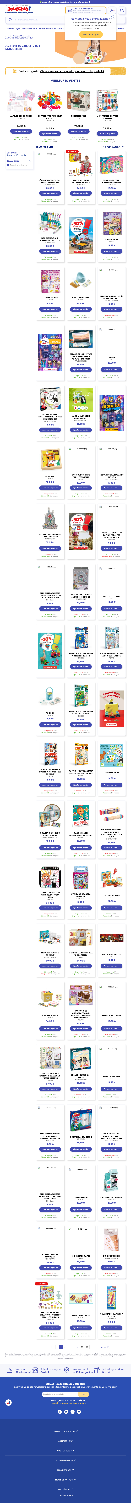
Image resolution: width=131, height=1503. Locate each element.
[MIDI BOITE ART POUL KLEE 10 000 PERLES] (81, 937)
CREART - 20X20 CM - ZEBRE (81, 1077)
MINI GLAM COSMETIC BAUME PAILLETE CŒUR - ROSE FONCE (50, 1197)
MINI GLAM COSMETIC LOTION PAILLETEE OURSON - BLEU (111, 536)
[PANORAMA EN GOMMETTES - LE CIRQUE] (81, 816)
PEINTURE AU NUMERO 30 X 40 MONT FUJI (111, 298)
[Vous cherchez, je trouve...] (10, 20)
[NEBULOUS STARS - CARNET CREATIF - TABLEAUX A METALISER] (112, 1118)
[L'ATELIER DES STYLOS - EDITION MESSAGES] (50, 164)
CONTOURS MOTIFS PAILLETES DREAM (81, 477)
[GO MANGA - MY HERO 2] (81, 1120)
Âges (17, 28)
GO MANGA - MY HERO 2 (81, 1138)
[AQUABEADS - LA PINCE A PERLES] (112, 1297)
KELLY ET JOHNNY (111, 896)
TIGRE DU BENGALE (111, 1077)
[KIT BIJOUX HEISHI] (112, 1240)
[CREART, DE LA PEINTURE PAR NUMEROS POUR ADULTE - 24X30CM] (81, 338)
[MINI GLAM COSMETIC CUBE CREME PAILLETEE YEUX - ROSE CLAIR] (50, 577)
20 (87, 1347)
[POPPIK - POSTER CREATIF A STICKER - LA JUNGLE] (81, 696)
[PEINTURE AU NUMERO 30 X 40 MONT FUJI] (112, 280)
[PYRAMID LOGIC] (81, 1180)
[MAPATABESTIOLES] (81, 1298)
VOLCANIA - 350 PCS (111, 955)
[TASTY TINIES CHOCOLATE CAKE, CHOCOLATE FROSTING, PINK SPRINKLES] (81, 995)
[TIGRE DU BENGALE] (112, 1059)
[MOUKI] (112, 340)
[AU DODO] (50, 697)
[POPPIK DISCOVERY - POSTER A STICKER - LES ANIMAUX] (50, 754)
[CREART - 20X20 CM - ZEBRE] (81, 1059)
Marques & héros (47, 28)
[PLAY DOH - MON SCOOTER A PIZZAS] (81, 164)
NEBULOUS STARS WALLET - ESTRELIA (112, 477)
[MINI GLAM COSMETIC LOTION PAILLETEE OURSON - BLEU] (112, 517)
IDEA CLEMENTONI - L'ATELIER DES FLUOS (111, 182)
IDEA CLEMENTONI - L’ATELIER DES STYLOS (50, 240)
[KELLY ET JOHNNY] (112, 878)
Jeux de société (30, 28)
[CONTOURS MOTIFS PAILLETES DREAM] (81, 459)
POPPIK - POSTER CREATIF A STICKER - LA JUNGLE (81, 713)
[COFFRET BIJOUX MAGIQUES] (50, 1239)
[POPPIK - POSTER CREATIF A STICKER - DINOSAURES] (81, 755)
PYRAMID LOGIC (81, 1198)
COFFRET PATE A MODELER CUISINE (50, 118)
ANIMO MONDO (111, 773)
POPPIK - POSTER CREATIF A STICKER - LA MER (81, 655)
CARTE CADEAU (117, 28)
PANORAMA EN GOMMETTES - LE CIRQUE (80, 835)
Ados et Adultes (64, 28)
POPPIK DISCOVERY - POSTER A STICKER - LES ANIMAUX (50, 772)
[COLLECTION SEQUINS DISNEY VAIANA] (50, 816)
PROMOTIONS (25, 5)
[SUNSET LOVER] (112, 223)
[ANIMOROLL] (50, 460)
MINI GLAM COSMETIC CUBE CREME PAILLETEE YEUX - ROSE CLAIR (50, 596)
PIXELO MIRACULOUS (111, 1016)
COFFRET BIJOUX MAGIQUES (50, 1256)
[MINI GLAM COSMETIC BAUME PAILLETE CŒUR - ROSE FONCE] (50, 1178)
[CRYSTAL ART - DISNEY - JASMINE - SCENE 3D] (81, 578)
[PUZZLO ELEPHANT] (112, 579)
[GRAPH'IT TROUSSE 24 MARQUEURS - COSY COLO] (50, 877)
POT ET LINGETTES (80, 299)
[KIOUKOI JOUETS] (50, 997)
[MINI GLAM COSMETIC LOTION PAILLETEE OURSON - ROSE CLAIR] (50, 1118)
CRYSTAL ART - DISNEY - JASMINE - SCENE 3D (81, 597)
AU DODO (50, 714)
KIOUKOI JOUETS (50, 1016)
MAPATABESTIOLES (81, 1316)
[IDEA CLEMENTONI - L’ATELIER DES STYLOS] (50, 222)
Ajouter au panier (21, 131)
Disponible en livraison (18, 165)
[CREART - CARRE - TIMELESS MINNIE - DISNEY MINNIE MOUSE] (50, 399)
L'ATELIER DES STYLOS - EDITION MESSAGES (50, 182)
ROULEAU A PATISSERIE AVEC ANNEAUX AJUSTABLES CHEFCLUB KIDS (111, 834)
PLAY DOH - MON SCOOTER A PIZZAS (81, 182)
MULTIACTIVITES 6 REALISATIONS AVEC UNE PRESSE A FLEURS (50, 1076)
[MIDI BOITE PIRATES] (81, 1240)
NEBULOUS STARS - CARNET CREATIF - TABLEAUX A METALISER (111, 1137)
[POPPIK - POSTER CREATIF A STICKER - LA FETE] (112, 638)
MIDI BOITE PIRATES (81, 1257)
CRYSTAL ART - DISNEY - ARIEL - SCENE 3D (50, 536)
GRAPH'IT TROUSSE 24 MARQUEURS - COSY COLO (50, 895)
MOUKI (111, 358)
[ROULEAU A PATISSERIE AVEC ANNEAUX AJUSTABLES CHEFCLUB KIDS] (112, 814)
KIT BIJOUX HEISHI (111, 1257)
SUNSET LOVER (111, 241)
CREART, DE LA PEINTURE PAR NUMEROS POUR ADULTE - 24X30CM (81, 357)
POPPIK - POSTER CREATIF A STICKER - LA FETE (112, 655)
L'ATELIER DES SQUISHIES (21, 117)
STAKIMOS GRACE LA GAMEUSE (80, 896)
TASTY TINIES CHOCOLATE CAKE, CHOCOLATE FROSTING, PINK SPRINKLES (81, 1015)
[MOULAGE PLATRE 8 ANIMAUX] (50, 937)
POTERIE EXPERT (78, 117)
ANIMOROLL (50, 477)
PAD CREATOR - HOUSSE (111, 1198)
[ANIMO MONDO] (112, 755)
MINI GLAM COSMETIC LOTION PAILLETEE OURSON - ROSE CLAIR (50, 1137)
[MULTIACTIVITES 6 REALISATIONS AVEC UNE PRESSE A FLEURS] (50, 1058)
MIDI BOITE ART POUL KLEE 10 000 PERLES (81, 955)
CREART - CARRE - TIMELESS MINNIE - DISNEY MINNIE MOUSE (50, 417)
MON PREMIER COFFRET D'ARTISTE (107, 118)
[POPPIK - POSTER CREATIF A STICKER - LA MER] (81, 638)
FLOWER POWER (50, 299)
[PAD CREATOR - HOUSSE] (112, 1180)
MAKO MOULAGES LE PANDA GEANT (81, 418)
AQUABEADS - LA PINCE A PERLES (111, 1316)
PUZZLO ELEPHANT (111, 597)
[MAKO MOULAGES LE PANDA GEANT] (81, 400)
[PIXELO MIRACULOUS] (112, 997)
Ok (83, 1394)
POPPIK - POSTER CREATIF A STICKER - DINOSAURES (81, 773)
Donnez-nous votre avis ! (65, 1495)
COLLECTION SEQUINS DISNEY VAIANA (50, 835)
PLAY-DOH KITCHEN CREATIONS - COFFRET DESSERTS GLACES (50, 1315)
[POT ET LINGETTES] (81, 281)
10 (82, 1347)
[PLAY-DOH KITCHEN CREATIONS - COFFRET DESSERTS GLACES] (50, 1297)
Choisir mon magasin (91, 34)
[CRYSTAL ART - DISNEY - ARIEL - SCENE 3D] (50, 518)
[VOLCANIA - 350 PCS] (112, 938)
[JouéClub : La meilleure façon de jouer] (19, 13)
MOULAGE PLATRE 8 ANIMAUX (50, 955)
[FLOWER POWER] (50, 281)
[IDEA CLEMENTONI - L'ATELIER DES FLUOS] (112, 164)
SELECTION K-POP (11, 5)
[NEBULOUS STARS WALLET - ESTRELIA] (112, 459)
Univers (10, 28)
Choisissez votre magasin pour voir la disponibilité (72, 71)
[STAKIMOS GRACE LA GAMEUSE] (81, 877)
